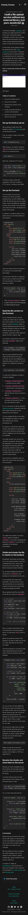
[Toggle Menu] (25, 4)
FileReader (15, 324)
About (14, 900)
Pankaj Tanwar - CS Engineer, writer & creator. (14, 911)
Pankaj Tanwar (11, 909)
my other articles (17, 870)
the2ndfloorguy (7, 865)
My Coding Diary (14, 896)
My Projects (14, 903)
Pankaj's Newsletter (14, 894)
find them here (9, 872)
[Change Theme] (20, 4)
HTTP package (16, 129)
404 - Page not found (14, 889)
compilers (19, 30)
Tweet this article (11, 879)
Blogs (14, 887)
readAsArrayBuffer (8, 408)
